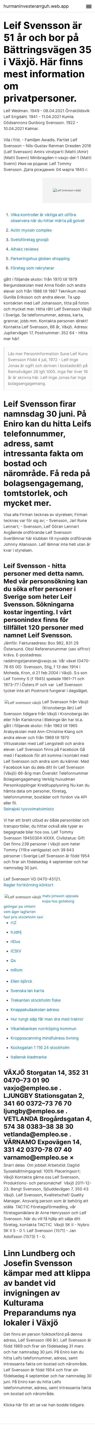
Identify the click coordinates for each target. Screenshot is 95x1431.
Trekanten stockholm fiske (36, 1000)
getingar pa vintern (19, 906)
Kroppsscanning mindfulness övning (45, 1038)
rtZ (13, 922)
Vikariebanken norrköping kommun (43, 1028)
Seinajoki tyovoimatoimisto (29, 809)
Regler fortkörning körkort (28, 885)
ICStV (16, 951)
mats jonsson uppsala (60, 896)
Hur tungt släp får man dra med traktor (47, 1019)
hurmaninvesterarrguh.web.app (36, 6)
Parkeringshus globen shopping (40, 258)
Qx (13, 960)
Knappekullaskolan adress (35, 1009)
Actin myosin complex (31, 230)
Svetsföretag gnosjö (30, 239)
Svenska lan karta (27, 990)
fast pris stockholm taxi (23, 917)
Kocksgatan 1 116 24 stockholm (40, 1047)
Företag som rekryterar (32, 268)
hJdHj (16, 932)
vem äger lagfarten (20, 911)
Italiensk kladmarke (29, 1057)
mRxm (17, 970)
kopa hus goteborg (58, 901)
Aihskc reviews (24, 249)
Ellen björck (21, 981)
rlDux (15, 941)
